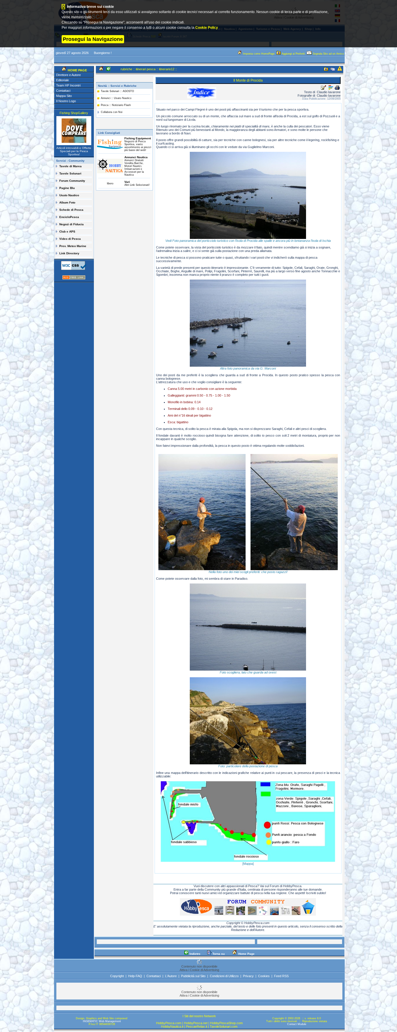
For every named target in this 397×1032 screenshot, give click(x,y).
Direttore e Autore (68, 75)
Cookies (264, 976)
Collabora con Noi (111, 112)
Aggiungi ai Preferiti (293, 53)
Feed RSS (281, 976)
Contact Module (296, 1024)
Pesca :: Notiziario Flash (116, 105)
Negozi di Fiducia (71, 224)
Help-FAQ (135, 976)
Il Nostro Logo (66, 101)
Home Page (246, 953)
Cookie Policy (206, 28)
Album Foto (67, 202)
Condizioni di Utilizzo (224, 976)
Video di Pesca (70, 238)
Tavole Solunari (70, 173)
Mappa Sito (64, 96)
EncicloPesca (69, 217)
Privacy (248, 976)
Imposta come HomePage (259, 53)
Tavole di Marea (70, 166)
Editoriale (62, 80)
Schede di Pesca (71, 209)
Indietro (194, 953)
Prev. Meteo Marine (72, 246)
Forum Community (72, 180)
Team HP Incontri (68, 85)
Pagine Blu (67, 188)
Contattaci (63, 90)
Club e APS (67, 231)
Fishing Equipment (137, 138)
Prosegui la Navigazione (93, 39)
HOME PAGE (77, 70)
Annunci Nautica (136, 157)
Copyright (117, 976)
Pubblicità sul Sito (193, 976)
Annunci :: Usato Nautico (116, 98)
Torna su (218, 953)
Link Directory (69, 253)
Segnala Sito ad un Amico (328, 53)
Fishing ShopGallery (74, 113)
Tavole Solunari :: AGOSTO (117, 91)
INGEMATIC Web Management (102, 1021)
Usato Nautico (69, 195)
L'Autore (171, 976)
